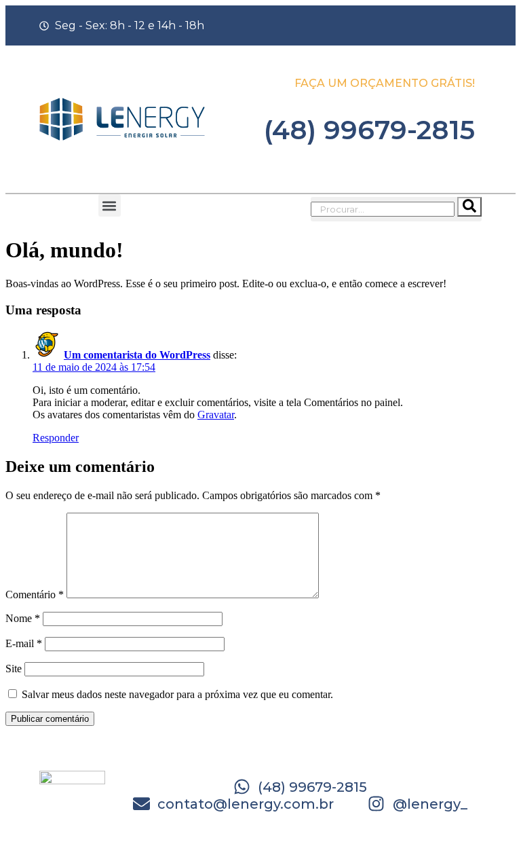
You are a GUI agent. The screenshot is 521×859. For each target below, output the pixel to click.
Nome (22, 618)
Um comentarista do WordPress (137, 355)
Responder (56, 437)
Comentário (34, 594)
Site (13, 668)
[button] (109, 205)
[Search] (469, 207)
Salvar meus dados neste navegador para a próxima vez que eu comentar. (177, 694)
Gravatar (215, 414)
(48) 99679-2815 (369, 129)
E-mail (23, 643)
